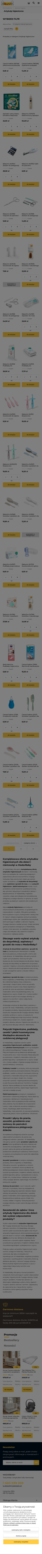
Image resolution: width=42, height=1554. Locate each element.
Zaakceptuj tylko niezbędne (21, 1530)
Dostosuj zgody (21, 1536)
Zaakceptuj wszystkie (21, 1542)
